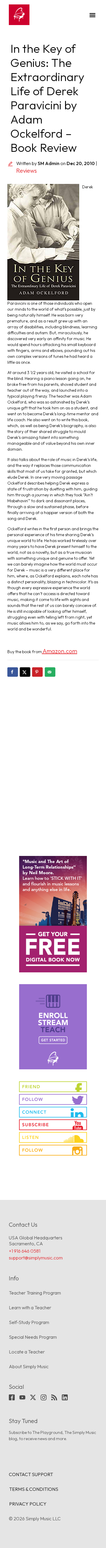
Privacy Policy (28, 1504)
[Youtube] (22, 1397)
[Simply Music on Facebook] (53, 1086)
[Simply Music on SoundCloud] (53, 1137)
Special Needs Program (33, 1337)
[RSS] (54, 1397)
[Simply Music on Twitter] (53, 1099)
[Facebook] (12, 1397)
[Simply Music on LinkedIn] (53, 1112)
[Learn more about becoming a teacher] (53, 1026)
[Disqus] (53, 762)
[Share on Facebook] (12, 672)
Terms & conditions (33, 1489)
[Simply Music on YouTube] (53, 1124)
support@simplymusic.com (36, 1257)
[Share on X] (25, 672)
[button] (92, 15)
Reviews (26, 170)
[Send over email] (50, 672)
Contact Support (31, 1474)
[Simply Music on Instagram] (53, 1150)
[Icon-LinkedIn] (65, 1397)
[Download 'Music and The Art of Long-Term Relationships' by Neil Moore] (53, 914)
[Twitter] (33, 1397)
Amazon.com (59, 651)
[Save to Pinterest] (37, 672)
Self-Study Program (29, 1322)
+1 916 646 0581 (24, 1251)
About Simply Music (29, 1366)
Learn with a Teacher (30, 1307)
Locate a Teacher (27, 1352)
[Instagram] (44, 1397)
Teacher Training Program (35, 1293)
